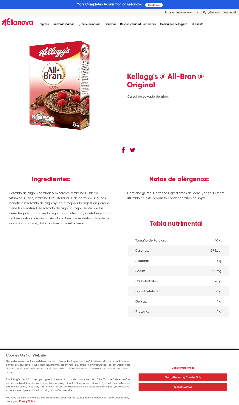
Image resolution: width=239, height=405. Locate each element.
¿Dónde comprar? (89, 24)
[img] (17, 22)
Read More (154, 5)
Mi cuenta (198, 24)
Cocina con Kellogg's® (173, 24)
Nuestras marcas (63, 24)
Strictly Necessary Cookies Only (183, 377)
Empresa (43, 24)
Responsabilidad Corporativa (138, 24)
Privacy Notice (27, 401)
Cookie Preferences (183, 367)
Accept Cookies (183, 386)
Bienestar (110, 24)
